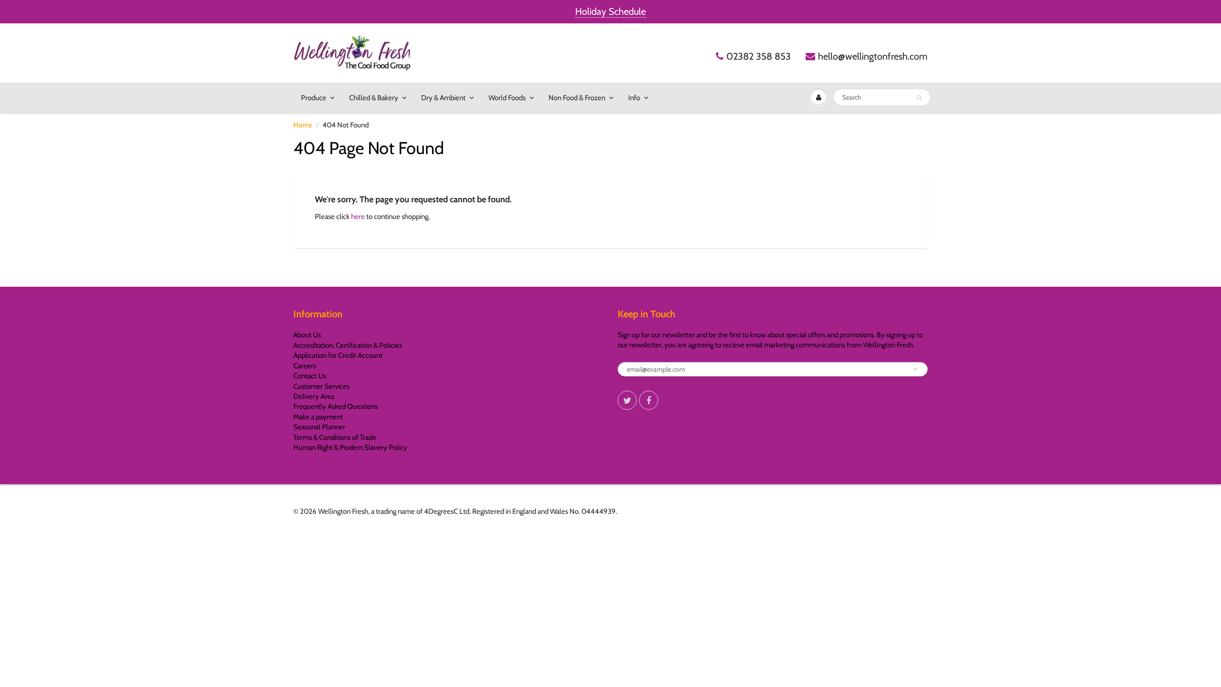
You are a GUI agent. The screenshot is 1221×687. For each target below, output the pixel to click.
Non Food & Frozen (576, 98)
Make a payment (318, 417)
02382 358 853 (758, 56)
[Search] (919, 97)
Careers (304, 366)
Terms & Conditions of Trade (334, 437)
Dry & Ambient (443, 98)
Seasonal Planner (319, 427)
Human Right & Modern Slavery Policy (350, 447)
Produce (313, 98)
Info (634, 98)
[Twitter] (627, 400)
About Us (307, 335)
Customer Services (321, 386)
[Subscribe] (915, 368)
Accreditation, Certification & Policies (347, 345)
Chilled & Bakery (373, 98)
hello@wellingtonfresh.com (873, 56)
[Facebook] (648, 400)
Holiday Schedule (610, 11)
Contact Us (309, 376)
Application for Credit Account (338, 355)
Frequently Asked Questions (335, 406)
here (358, 216)
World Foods (507, 98)
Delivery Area (313, 396)
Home (302, 125)
